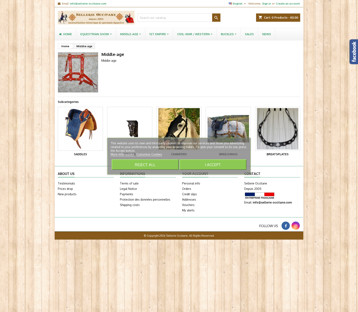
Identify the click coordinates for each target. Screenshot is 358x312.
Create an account (288, 3)
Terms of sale (129, 183)
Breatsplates (278, 154)
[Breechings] (228, 129)
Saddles (80, 154)
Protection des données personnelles (145, 199)
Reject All (145, 164)
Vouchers (188, 205)
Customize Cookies (149, 154)
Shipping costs (130, 205)
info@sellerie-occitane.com (88, 3)
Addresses (189, 199)
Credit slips (189, 194)
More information (123, 154)
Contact (252, 174)
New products (67, 194)
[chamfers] (179, 129)
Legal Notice (128, 188)
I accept (213, 164)
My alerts (188, 210)
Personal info (191, 183)
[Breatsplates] (277, 129)
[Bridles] (129, 129)
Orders (186, 188)
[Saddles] (80, 129)
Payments (126, 194)
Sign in (266, 3)
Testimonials (66, 183)
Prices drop (65, 188)
